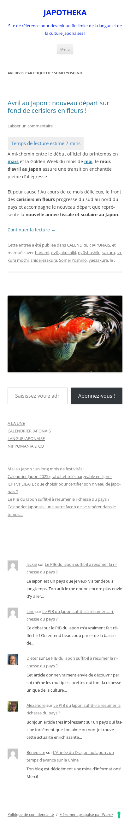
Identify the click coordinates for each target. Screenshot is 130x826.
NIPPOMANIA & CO (26, 446)
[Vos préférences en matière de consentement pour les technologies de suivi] (119, 815)
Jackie (32, 564)
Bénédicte (36, 752)
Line (30, 611)
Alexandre (36, 705)
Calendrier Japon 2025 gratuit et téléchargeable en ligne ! (60, 476)
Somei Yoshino (73, 260)
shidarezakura (44, 260)
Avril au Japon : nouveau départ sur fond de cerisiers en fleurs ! (58, 107)
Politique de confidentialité (31, 814)
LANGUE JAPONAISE (26, 438)
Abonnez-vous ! (96, 395)
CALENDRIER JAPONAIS (88, 245)
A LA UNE (16, 423)
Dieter (32, 658)
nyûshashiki (89, 252)
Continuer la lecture (32, 230)
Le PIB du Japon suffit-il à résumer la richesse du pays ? (58, 499)
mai (88, 161)
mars (13, 161)
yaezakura (98, 260)
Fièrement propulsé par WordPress (90, 814)
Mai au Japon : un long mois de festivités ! (46, 469)
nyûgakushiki (63, 252)
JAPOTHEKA (65, 12)
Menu (65, 49)
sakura (108, 252)
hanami (42, 252)
